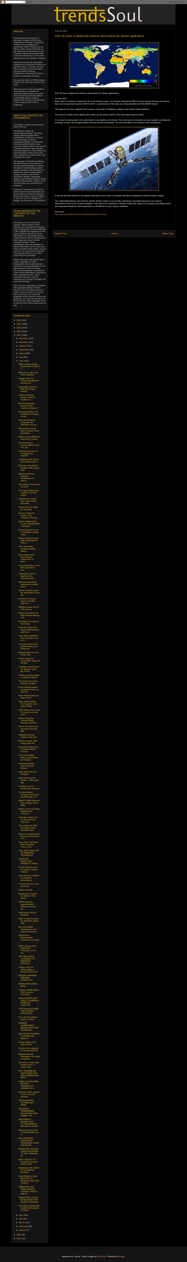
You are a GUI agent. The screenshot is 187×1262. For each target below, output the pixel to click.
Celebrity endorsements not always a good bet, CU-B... (28, 669)
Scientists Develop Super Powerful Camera (26, 765)
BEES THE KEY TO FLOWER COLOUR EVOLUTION (28, 1161)
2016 (19, 320)
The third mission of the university (28, 885)
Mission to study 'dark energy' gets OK (27, 742)
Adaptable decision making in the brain (27, 736)
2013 (19, 331)
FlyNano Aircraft (25, 890)
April (21, 1219)
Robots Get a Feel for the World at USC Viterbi (27, 896)
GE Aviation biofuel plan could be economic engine (28, 492)
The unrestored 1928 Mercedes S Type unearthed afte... (27, 827)
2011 (19, 1235)
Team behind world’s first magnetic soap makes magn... (27, 703)
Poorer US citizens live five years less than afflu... (28, 728)
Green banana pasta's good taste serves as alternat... (28, 689)
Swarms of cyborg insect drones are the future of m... (29, 836)
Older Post (167, 233)
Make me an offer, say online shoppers (28, 373)
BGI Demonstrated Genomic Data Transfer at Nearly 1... (28, 405)
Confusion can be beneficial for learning (28, 787)
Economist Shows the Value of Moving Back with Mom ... (28, 629)
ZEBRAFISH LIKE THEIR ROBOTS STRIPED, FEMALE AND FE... (28, 1190)
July (21, 357)
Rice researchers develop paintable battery (27, 548)
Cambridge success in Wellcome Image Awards (28, 389)
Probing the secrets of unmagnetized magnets (28, 453)
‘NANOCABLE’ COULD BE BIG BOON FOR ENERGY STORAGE (28, 1199)
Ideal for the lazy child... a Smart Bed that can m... (28, 1132)
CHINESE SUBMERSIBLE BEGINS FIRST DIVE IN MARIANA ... (28, 1026)
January (23, 1230)
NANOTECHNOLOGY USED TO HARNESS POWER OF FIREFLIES (28, 1001)
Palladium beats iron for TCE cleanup (28, 608)
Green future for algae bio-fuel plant (28, 508)
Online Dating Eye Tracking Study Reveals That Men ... (28, 720)
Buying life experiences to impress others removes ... (28, 749)
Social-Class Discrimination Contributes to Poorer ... (28, 938)
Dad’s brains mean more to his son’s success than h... (29, 712)
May (21, 1215)
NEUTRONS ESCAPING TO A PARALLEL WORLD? (28, 1036)
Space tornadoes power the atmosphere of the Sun (29, 592)
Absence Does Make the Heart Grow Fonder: (29, 438)
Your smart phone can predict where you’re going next (28, 646)
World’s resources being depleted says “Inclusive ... (28, 811)
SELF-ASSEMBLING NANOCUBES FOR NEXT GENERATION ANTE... (28, 1074)
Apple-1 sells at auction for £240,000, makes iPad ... (28, 920)
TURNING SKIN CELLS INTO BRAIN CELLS (28, 460)
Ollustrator (101, 1256)
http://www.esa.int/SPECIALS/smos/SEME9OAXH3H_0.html (80, 214)
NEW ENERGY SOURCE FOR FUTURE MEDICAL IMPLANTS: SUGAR (28, 1122)
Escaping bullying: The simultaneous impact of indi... (28, 414)
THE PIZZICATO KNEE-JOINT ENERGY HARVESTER (28, 1011)
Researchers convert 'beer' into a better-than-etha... (27, 501)
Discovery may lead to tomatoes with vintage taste (28, 467)
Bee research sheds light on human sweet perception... (28, 430)
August (22, 353)
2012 (19, 335)
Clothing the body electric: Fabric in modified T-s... (26, 397)
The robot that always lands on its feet (27, 1018)
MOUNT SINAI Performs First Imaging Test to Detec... (29, 802)
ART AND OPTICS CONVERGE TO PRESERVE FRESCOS (26, 959)
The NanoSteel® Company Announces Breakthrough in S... (28, 794)
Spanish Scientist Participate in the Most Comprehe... (29, 1056)
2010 (19, 1238)
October (23, 346)
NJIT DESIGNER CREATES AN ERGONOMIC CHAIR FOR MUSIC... (28, 1141)
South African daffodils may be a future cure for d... (28, 638)
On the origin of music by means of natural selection (28, 869)
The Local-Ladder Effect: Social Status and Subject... (28, 757)
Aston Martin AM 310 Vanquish (27, 773)
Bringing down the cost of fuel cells (28, 653)
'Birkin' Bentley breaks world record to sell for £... (29, 366)
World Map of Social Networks (27, 913)
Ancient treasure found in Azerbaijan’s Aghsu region (28, 532)
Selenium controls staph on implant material (28, 676)
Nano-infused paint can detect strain (28, 696)
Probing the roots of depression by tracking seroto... (27, 576)
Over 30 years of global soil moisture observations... (28, 877)
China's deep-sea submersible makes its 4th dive (29, 660)
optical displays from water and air (27, 1043)
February (23, 1226)
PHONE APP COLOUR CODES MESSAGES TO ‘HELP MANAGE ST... (28, 1152)
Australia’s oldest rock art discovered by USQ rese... (27, 819)
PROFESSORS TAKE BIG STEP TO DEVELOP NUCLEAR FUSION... (28, 1179)
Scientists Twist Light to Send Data (28, 622)
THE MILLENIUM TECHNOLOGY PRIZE (26, 1102)
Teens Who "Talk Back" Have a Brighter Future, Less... (28, 844)
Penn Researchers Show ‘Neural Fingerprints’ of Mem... (26, 558)
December (24, 338)
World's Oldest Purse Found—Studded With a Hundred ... (29, 523)
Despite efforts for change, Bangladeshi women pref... (28, 380)
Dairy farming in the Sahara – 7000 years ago (28, 780)
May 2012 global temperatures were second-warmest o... (28, 929)
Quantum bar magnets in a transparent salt (28, 1049)
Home (115, 233)
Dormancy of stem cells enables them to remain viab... (28, 1064)
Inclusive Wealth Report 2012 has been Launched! (28, 992)
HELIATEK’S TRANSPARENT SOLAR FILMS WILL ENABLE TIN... (28, 1112)
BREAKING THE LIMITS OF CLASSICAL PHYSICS (28, 1170)
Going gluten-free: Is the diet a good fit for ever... (29, 567)
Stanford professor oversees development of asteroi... (26, 477)
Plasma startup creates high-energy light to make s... (28, 540)
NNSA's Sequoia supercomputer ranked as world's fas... (27, 905)
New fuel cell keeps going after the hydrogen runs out (27, 422)
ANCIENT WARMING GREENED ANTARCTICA (27, 977)
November (24, 342)
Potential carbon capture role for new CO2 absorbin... (29, 1094)
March (22, 1222)
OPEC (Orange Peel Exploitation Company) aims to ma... (27, 949)
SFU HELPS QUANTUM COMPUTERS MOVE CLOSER (28, 1208)
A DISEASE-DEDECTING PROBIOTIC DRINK (28, 861)
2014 (19, 328)
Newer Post (61, 233)
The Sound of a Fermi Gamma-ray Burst (28, 682)
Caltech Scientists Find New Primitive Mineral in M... (28, 615)
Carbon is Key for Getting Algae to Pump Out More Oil (27, 969)
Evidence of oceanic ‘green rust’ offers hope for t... (27, 601)
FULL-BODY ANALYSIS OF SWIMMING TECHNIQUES (28, 852)
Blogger (121, 1256)
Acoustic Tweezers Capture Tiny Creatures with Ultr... (28, 515)
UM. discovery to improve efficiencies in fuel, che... (29, 445)
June (21, 361)
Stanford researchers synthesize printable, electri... (28, 584)
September (24, 349)
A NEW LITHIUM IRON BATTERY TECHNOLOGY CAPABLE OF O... (28, 1084)
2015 (19, 324)
